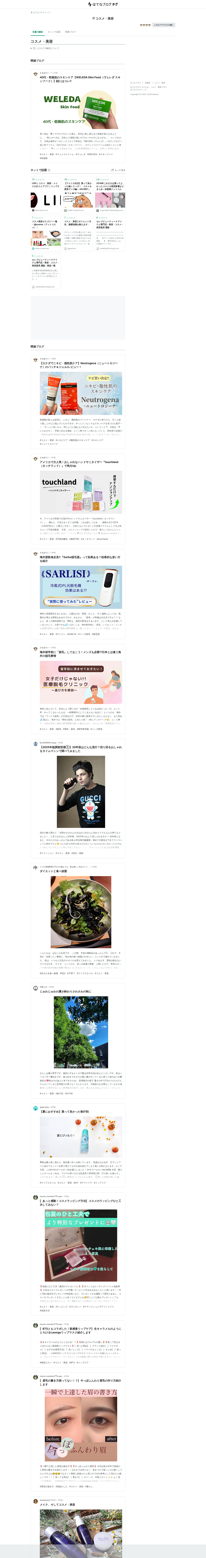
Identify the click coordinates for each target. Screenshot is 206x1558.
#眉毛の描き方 (47, 1486)
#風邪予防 (74, 539)
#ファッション (47, 853)
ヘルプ (153, 87)
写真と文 (43, 987)
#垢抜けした (62, 1486)
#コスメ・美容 (47, 154)
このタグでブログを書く (164, 25)
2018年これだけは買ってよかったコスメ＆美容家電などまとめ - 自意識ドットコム (110, 186)
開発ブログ (162, 87)
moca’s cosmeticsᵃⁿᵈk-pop (51, 1196)
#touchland (102, 539)
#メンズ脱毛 (84, 634)
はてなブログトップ (138, 89)
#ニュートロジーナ (49, 444)
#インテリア (100, 1182)
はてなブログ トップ (41, 12)
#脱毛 (58, 729)
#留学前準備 (83, 729)
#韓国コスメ (46, 1362)
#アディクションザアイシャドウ (98, 1306)
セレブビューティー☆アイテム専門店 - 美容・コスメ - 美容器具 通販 (109, 224)
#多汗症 (59, 1093)
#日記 (62, 973)
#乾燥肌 (44, 158)
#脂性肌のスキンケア (79, 440)
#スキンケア (97, 440)
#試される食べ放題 (49, 973)
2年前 (53, 647)
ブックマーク (38, 179)
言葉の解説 (37, 31)
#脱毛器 (96, 634)
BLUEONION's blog (48, 743)
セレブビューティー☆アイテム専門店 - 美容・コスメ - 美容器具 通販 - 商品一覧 (45, 262)
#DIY (76, 1182)
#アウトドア (86, 1182)
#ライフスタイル (85, 973)
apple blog (44, 1107)
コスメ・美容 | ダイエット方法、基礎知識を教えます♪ (77, 223)
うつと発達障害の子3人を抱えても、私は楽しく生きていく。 (65, 867)
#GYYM (69, 1093)
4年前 (53, 1107)
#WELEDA (92, 154)
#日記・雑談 (77, 853)
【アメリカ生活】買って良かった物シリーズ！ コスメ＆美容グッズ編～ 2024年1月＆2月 (78, 186)
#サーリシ (60, 634)
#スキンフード (106, 154)
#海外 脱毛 (69, 729)
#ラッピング (62, 1306)
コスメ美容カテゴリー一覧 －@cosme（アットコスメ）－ (44, 224)
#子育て (71, 973)
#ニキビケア (62, 440)
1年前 (53, 359)
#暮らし (89, 1486)
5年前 (60, 1500)
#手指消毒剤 (62, 539)
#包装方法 (45, 1310)
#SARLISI (71, 634)
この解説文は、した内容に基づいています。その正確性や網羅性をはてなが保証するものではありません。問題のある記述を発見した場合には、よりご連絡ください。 (45, 49)
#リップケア (83, 1362)
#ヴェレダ (81, 154)
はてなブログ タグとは (139, 87)
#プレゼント (75, 1306)
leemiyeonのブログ (48, 1500)
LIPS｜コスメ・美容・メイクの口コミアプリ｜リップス (45, 184)
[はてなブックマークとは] (49, 170)
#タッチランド (88, 539)
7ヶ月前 (54, 73)
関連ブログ (70, 31)
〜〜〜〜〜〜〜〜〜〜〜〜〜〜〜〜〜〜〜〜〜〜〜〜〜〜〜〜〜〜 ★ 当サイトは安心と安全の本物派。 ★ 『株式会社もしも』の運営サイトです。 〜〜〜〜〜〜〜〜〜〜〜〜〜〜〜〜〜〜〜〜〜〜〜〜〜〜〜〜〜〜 (110, 238)
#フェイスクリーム (65, 154)
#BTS (72, 1362)
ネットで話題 (54, 31)
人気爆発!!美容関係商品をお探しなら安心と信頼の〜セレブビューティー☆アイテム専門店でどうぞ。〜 (45, 274)
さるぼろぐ (44, 73)
